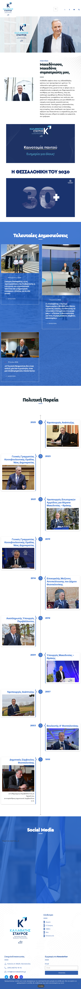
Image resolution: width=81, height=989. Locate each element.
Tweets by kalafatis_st (10, 841)
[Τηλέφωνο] (79, 9)
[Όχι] (79, 984)
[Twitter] (65, 9)
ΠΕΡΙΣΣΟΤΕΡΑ (12, 299)
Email (47, 964)
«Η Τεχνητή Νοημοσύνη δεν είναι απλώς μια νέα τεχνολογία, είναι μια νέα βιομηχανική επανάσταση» (20, 368)
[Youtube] (74, 9)
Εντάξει (41, 986)
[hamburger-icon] (55, 9)
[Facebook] (69, 9)
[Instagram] (21, 977)
